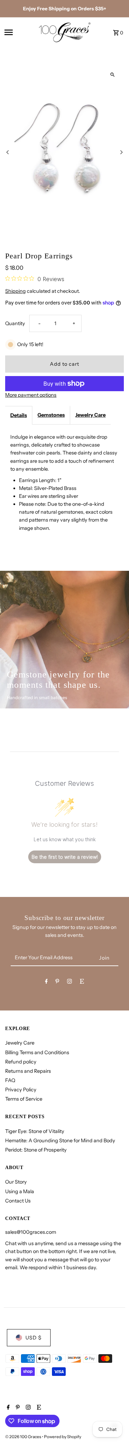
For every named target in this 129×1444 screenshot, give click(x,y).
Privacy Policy (20, 1090)
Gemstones (51, 415)
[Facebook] (46, 982)
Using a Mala (19, 1191)
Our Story (16, 1182)
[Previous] (7, 152)
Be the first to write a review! (65, 857)
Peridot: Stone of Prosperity (36, 1150)
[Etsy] (82, 982)
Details (18, 415)
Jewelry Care (90, 415)
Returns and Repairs (28, 1071)
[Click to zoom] (112, 74)
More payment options (30, 395)
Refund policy (20, 1062)
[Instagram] (69, 982)
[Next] (121, 152)
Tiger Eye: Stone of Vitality (34, 1131)
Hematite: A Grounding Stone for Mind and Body (60, 1140)
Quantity (15, 323)
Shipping (15, 291)
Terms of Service (23, 1099)
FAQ (10, 1080)
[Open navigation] (19, 32)
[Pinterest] (57, 982)
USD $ (33, 1338)
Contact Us (18, 1201)
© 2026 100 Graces (23, 1436)
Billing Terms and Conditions (37, 1052)
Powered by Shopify (62, 1436)
